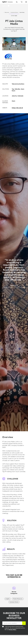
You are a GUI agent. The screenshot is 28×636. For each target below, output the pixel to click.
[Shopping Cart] (21, 2)
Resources (7, 12)
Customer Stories (14, 12)
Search (16, 2)
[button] (5, 6)
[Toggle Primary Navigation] (26, 2)
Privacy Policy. (12, 629)
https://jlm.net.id (17, 108)
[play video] (14, 44)
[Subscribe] (24, 623)
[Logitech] (8, 2)
